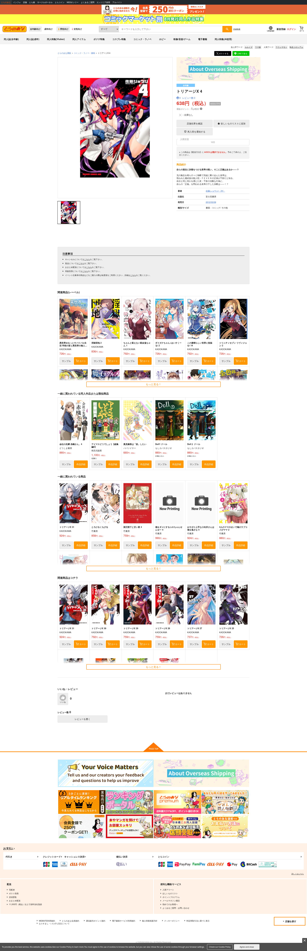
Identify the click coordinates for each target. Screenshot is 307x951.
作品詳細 (80, 464)
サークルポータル (45, 2)
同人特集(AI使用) (223, 39)
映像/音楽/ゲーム (181, 39)
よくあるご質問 (87, 2)
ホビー (162, 39)
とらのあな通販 (64, 53)
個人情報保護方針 (149, 920)
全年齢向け (35, 29)
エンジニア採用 (103, 2)
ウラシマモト (281, 47)
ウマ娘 (258, 47)
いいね (63, 702)
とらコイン (59, 2)
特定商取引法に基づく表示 (197, 920)
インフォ (17, 2)
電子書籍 (202, 39)
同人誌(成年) (33, 39)
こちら (87, 259)
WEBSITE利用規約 (47, 920)
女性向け (78, 29)
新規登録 (281, 29)
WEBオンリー (73, 2)
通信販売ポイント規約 (95, 920)
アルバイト (117, 2)
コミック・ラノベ (142, 39)
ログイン (291, 29)
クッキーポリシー (172, 920)
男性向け (64, 29)
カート (82, 361)
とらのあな (6, 2)
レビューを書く (82, 719)
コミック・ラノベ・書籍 (84, 53)
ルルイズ (248, 47)
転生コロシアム (296, 47)
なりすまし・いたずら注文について (54, 923)
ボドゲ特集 (99, 39)
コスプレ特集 (119, 39)
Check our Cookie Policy (220, 946)
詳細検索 (236, 29)
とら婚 (32, 2)
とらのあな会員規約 (70, 920)
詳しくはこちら (297, 873)
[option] (115, 127)
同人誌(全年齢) (11, 39)
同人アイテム (79, 39)
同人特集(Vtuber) (56, 39)
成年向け (48, 29)
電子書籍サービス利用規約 (123, 920)
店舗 (25, 2)
